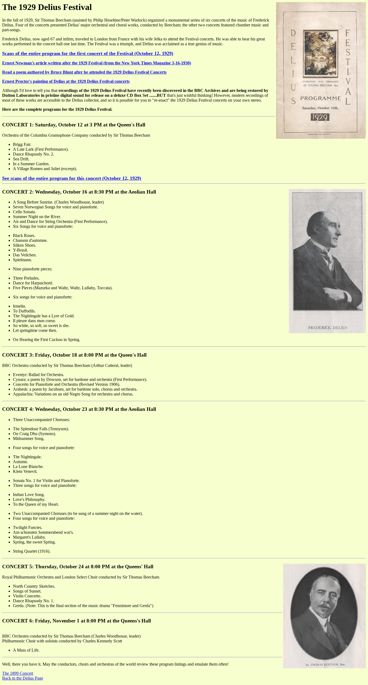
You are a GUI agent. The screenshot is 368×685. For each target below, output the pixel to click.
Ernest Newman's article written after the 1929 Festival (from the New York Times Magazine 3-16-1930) (96, 63)
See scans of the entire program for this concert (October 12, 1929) (71, 178)
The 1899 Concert (17, 673)
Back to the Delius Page (22, 678)
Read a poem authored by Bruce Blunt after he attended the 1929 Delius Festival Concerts (84, 72)
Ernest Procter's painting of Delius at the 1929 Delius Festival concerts (66, 81)
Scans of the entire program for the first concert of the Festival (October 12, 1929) (87, 53)
